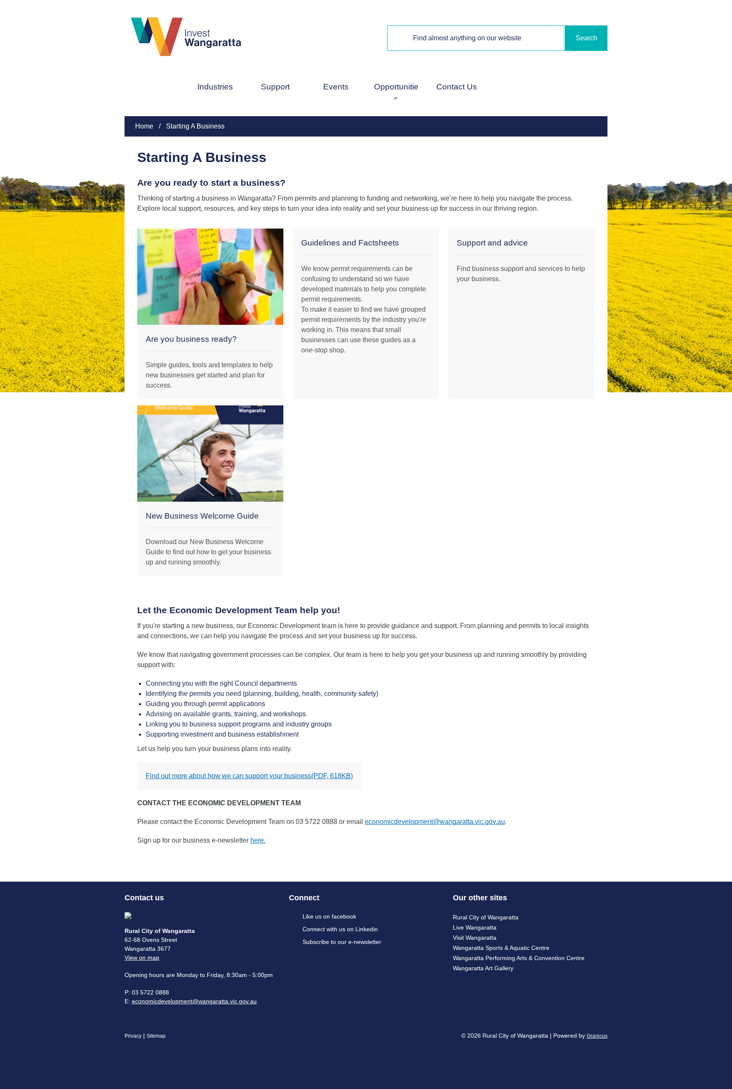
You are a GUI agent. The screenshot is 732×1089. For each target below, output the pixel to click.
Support (275, 86)
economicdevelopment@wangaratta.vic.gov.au (435, 821)
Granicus (597, 1036)
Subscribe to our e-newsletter (341, 941)
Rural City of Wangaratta (485, 917)
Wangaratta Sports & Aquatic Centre (501, 947)
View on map (142, 957)
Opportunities (396, 90)
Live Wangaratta (474, 927)
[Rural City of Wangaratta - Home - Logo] (186, 36)
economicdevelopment (162, 1001)
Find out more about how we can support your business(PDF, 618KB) (249, 775)
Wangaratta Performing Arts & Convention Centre (519, 958)
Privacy (133, 1036)
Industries (215, 86)
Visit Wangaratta (474, 937)
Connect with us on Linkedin (340, 929)
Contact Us (456, 86)
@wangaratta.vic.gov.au (224, 1001)
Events (336, 86)
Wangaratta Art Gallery (483, 968)
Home (144, 126)
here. (258, 840)
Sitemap (156, 1036)
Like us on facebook (329, 916)
